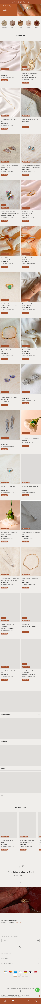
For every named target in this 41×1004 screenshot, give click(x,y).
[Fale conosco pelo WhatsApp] (37, 990)
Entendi (36, 996)
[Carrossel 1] (20, 8)
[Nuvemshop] (21, 991)
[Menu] (13, 1001)
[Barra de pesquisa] (20, 1001)
